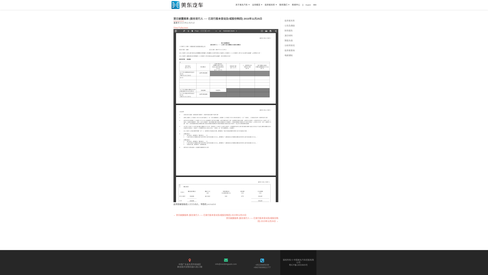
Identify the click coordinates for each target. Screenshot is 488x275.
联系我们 (283, 5)
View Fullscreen (180, 28)
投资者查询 (290, 50)
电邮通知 (289, 55)
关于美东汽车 (241, 5)
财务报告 (289, 31)
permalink (211, 204)
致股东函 (289, 40)
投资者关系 (270, 5)
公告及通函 (193, 204)
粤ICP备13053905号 (298, 265)
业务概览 (256, 5)
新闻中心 (296, 5)
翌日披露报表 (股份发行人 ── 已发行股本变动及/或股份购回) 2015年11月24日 (209, 215)
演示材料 (289, 36)
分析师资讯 (290, 45)
